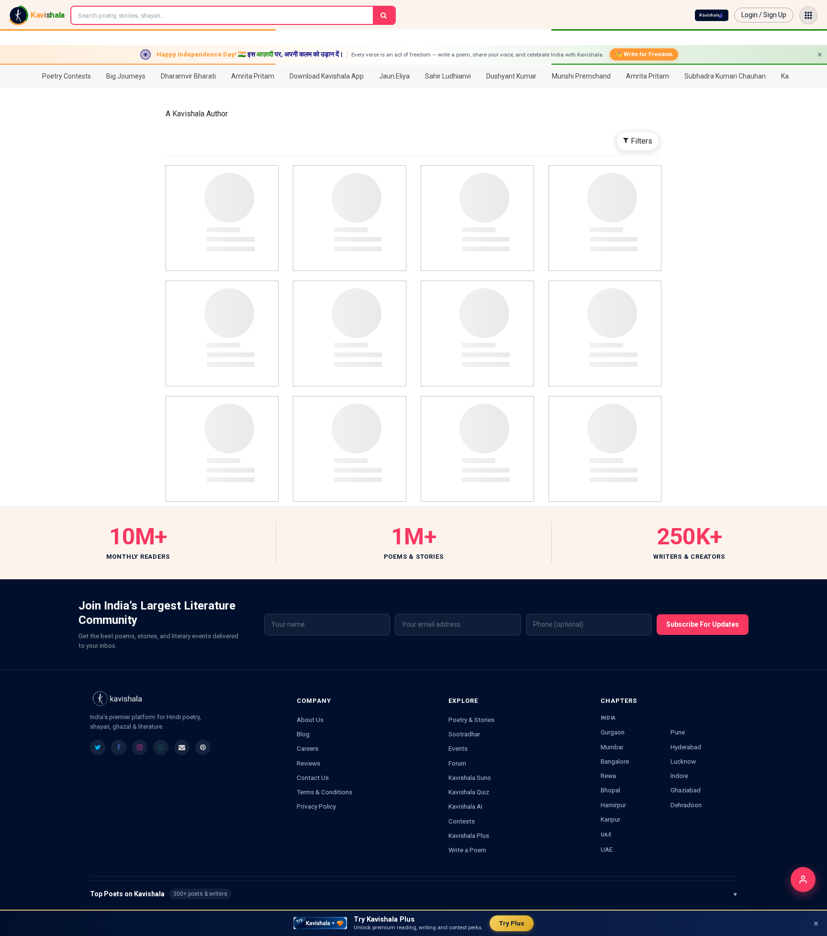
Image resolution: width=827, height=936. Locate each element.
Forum (457, 763)
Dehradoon (686, 805)
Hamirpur (613, 805)
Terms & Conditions (324, 792)
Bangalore (615, 761)
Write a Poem (467, 850)
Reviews (308, 763)
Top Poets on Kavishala (413, 894)
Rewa (608, 775)
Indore (679, 775)
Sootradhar (464, 734)
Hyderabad (686, 747)
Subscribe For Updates (702, 624)
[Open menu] (808, 15)
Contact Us (313, 777)
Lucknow (683, 761)
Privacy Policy (316, 806)
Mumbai (612, 747)
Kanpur (610, 819)
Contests (461, 821)
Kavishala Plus (468, 835)
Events (458, 748)
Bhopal (610, 790)
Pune (678, 732)
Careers (307, 748)
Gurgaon (613, 732)
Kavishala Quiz (468, 792)
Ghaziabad (686, 790)
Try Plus (511, 923)
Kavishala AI (465, 806)
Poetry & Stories (471, 719)
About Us (310, 719)
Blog (303, 734)
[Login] (803, 879)
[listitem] (97, 747)
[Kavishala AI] (711, 15)
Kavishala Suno (469, 777)
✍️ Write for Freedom (643, 54)
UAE (607, 849)
